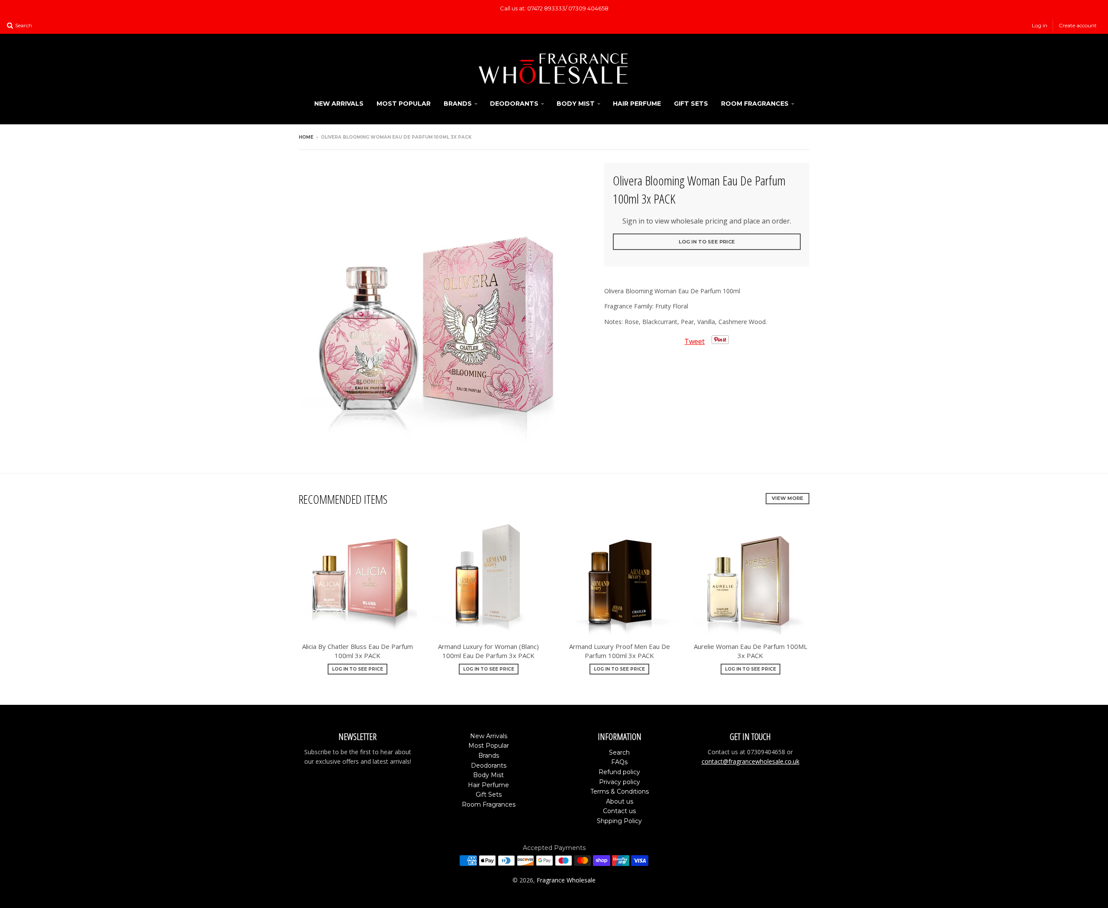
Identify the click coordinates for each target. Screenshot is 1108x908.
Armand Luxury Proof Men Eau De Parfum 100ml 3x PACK (619, 651)
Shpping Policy (619, 821)
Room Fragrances (755, 103)
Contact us (619, 811)
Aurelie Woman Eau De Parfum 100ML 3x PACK (750, 651)
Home (306, 137)
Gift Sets (691, 103)
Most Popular (404, 103)
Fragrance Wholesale (566, 880)
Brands (458, 103)
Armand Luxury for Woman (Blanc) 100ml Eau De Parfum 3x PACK (488, 651)
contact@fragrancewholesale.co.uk (750, 761)
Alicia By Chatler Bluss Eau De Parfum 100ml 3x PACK (357, 651)
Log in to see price (707, 242)
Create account (1078, 25)
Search (619, 752)
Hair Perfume (637, 103)
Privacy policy (619, 782)
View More (787, 498)
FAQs (619, 762)
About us (619, 801)
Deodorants (514, 103)
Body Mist (576, 103)
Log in (1039, 25)
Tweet (694, 341)
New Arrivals (339, 103)
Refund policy (619, 772)
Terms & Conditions (619, 791)
